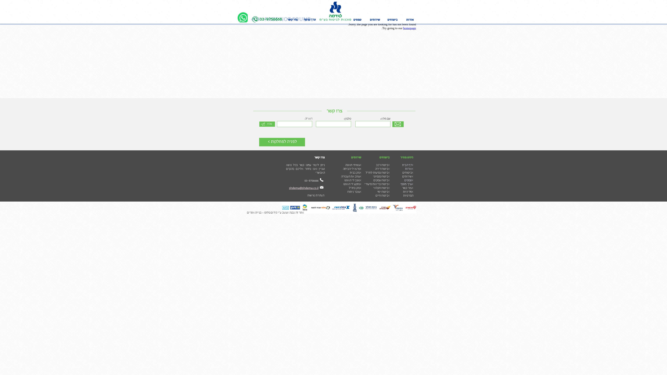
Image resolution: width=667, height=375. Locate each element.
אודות (410, 19)
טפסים (357, 19)
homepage (409, 28)
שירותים (375, 19)
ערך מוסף (310, 19)
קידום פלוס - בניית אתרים (262, 212)
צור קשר (292, 19)
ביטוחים (393, 19)
